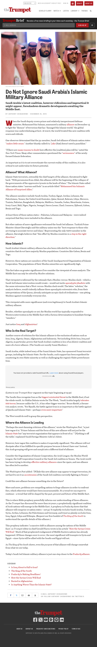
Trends (84, 11)
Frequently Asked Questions (45, 629)
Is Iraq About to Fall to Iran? (24, 567)
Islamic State (12, 433)
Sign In (65, 3)
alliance (70, 124)
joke (54, 143)
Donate (79, 3)
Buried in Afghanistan (21, 581)
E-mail (54, 594)
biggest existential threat (54, 397)
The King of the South (21, 570)
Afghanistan (31, 324)
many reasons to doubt (28, 149)
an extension (30, 474)
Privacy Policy (63, 629)
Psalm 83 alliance (81, 554)
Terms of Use (76, 629)
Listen (66, 11)
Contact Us (29, 629)
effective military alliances (44, 462)
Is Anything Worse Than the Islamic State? (31, 584)
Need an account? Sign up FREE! (49, 3)
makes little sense (15, 143)
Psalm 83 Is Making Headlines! (26, 574)
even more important (51, 409)
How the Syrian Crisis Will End (26, 577)
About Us (88, 3)
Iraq (18, 324)
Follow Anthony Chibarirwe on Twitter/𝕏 (64, 596)
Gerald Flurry (45, 11)
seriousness (68, 153)
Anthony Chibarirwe (18, 114)
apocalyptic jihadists (75, 283)
